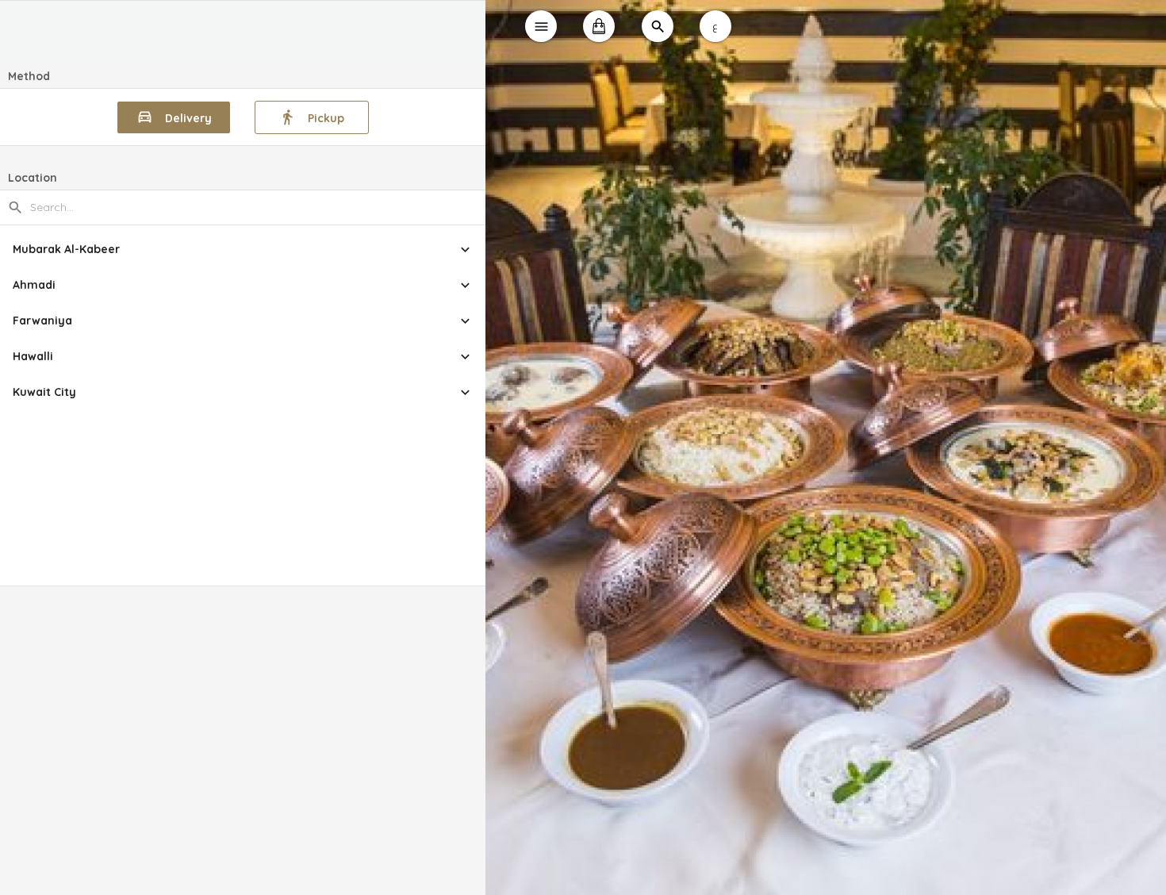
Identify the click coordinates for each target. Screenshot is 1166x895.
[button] (243, 249)
